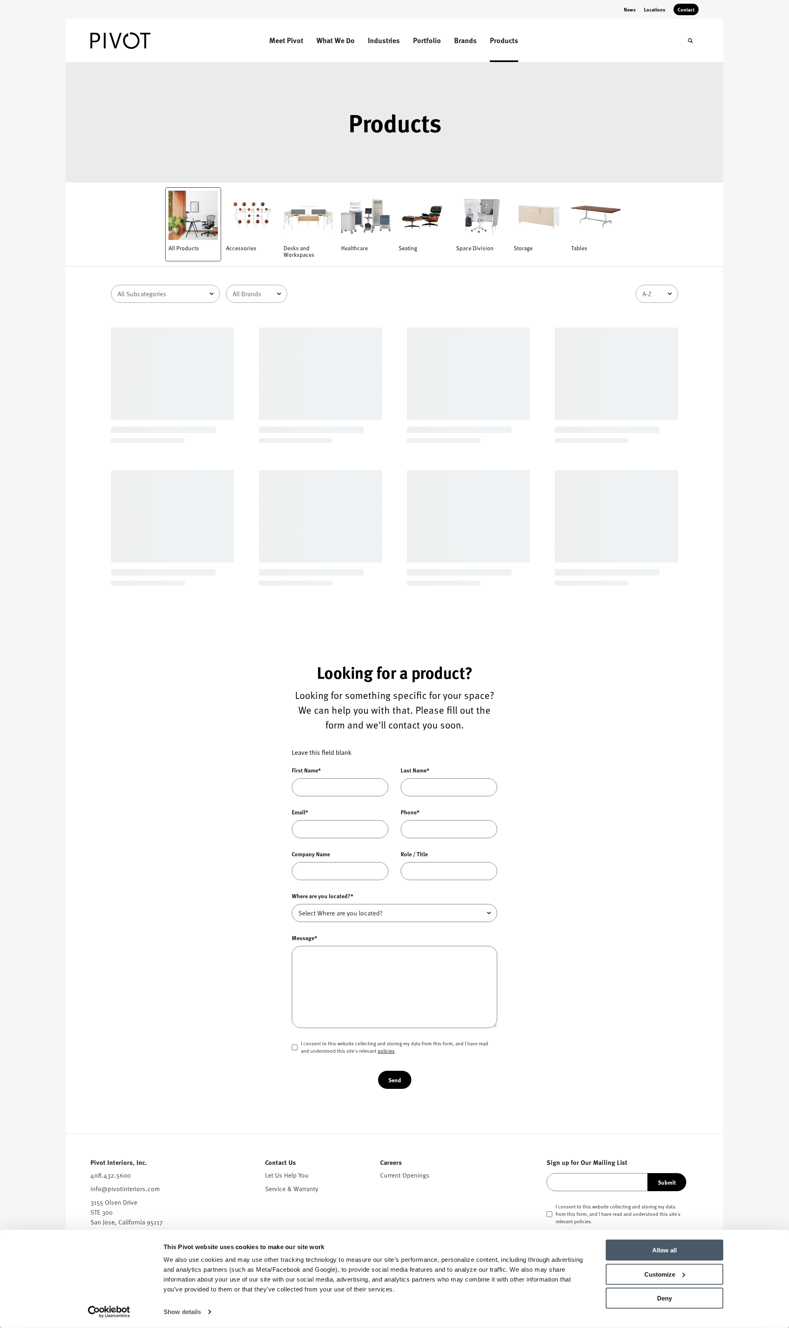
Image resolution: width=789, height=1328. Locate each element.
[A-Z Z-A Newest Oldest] (657, 294)
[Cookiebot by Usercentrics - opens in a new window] (109, 1312)
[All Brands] (256, 294)
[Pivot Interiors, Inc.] (131, 40)
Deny (664, 1298)
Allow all (664, 1250)
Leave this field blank (321, 752)
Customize (659, 1273)
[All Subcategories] (165, 294)
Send (394, 1080)
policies (386, 1050)
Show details (182, 1311)
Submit (667, 1182)
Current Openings (404, 1175)
